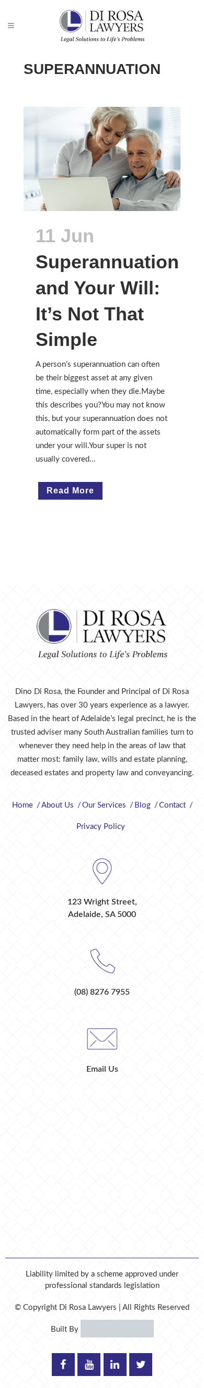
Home (22, 805)
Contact (172, 805)
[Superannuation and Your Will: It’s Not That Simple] (102, 159)
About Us (57, 805)
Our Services (104, 805)
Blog (142, 805)
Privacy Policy (100, 827)
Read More (70, 490)
